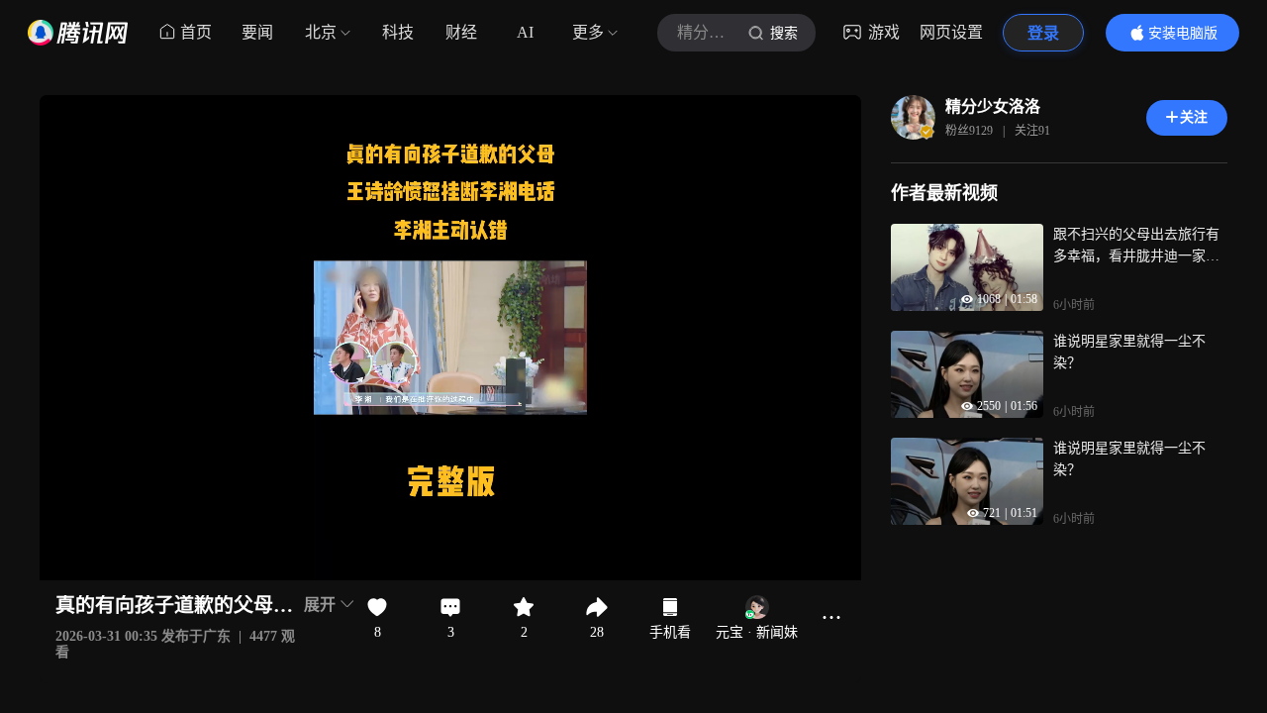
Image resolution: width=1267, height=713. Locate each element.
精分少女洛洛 (992, 106)
